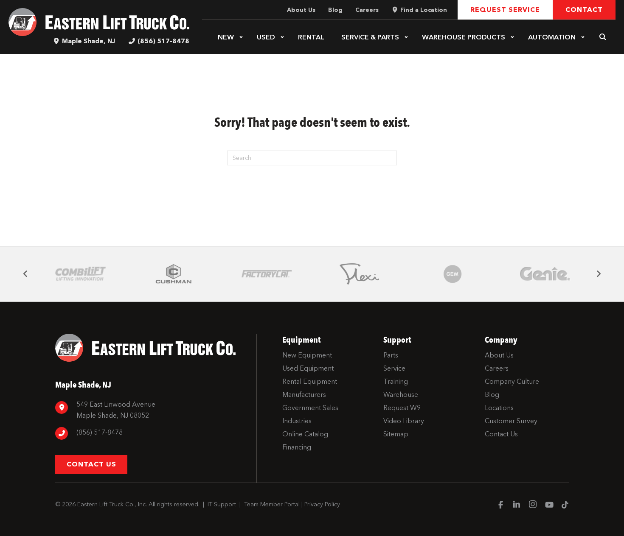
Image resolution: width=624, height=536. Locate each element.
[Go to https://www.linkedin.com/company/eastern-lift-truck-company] (516, 505)
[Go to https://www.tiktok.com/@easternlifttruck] (565, 505)
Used (266, 37)
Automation (552, 37)
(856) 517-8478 (163, 41)
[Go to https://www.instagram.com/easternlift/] (533, 505)
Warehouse (463, 37)
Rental (311, 37)
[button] (241, 37)
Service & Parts (370, 37)
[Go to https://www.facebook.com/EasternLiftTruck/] (500, 505)
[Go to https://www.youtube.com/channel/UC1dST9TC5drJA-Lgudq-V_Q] (549, 505)
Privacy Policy (322, 504)
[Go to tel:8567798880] (151, 433)
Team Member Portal (272, 504)
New (226, 37)
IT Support (222, 504)
